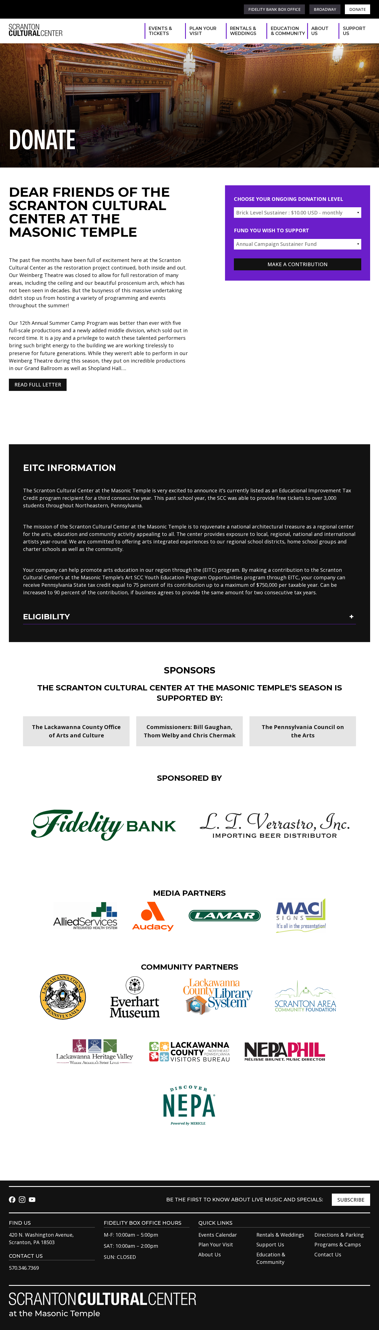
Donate (357, 9)
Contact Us (327, 1254)
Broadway (325, 9)
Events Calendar (217, 1234)
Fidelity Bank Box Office (274, 9)
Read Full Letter (37, 384)
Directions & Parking (339, 1234)
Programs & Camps (337, 1244)
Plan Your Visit (203, 31)
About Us (320, 31)
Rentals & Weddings (243, 31)
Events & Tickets (160, 31)
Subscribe (351, 1199)
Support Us (354, 31)
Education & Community (286, 31)
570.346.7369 (24, 1267)
